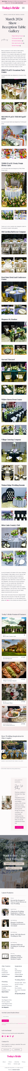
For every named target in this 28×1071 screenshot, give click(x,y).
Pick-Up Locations (6, 1001)
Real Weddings (14, 920)
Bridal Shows (20, 14)
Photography (4, 970)
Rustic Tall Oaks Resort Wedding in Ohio (18, 935)
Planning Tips (5, 984)
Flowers (4, 701)
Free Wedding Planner (7, 986)
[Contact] (23, 657)
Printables (4, 988)
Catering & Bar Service (7, 679)
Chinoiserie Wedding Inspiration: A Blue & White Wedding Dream (18, 913)
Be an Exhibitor (18, 988)
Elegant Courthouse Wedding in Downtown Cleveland (18, 924)
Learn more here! (19, 2)
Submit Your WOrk (14, 868)
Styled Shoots (13, 909)
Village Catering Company (17, 36)
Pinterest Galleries (19, 974)
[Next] (24, 648)
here (8, 600)
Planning (12, 953)
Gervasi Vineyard (15, 45)
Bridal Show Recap (9, 14)
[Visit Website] (21, 657)
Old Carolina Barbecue (17, 40)
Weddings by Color (6, 990)
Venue (4, 635)
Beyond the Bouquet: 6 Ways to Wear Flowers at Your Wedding (18, 901)
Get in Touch (6, 1049)
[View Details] (24, 635)
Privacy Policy (20, 1023)
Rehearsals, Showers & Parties (9, 657)
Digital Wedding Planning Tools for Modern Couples (16, 957)
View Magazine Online (7, 1000)
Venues (3, 969)
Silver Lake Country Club (17, 43)
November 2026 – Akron (20, 982)
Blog (16, 969)
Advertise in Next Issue (7, 1005)
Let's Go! (19, 827)
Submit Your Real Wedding (14, 863)
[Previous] (4, 648)
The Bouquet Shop (16, 38)
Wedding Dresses (6, 974)
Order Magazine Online (7, 1003)
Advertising (17, 1049)
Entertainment (5, 972)
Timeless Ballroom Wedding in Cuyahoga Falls (18, 946)
